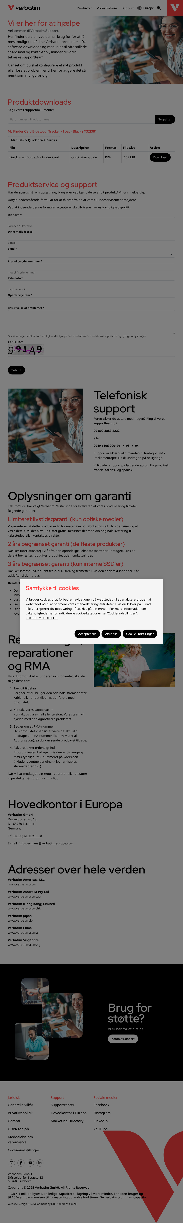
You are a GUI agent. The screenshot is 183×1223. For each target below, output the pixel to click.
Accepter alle (87, 634)
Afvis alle (111, 634)
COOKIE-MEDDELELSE (42, 618)
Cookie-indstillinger (140, 634)
